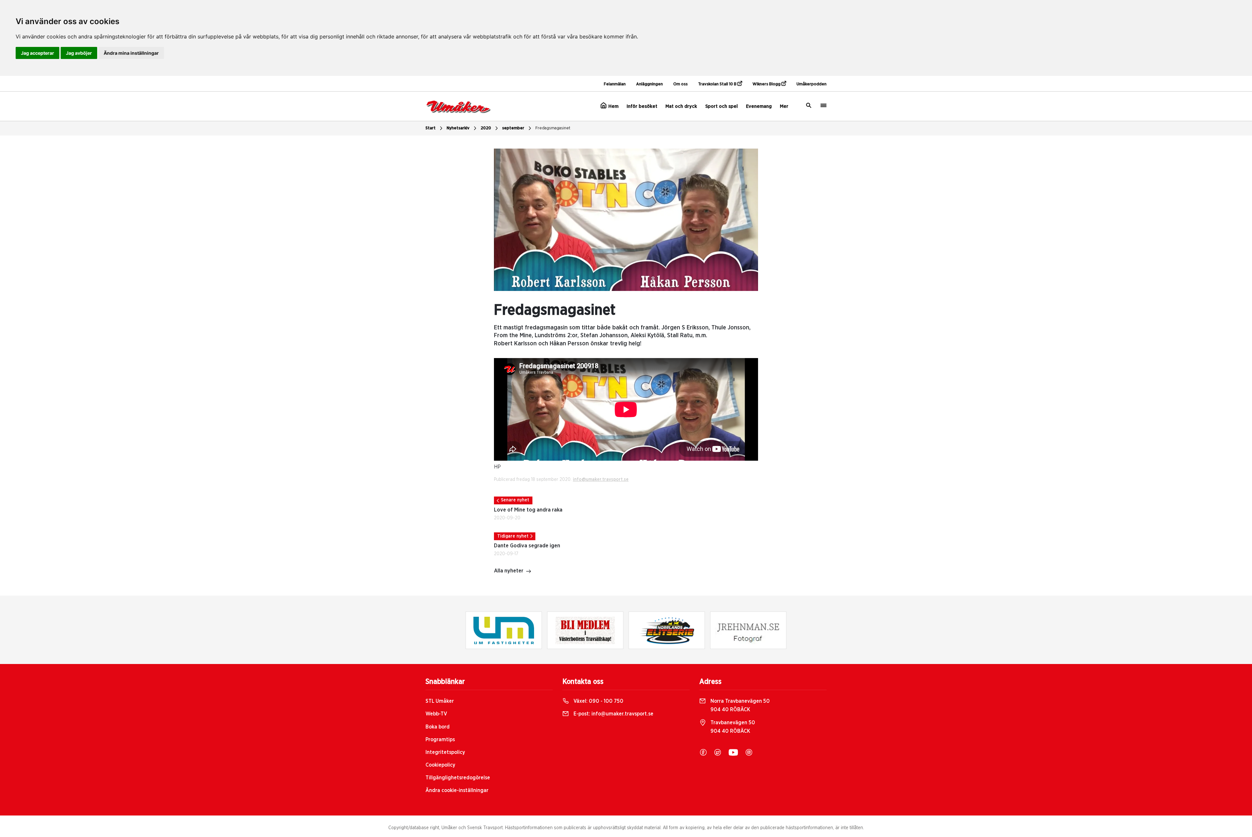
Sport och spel (721, 106)
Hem (613, 106)
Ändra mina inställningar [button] (131, 53)
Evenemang (759, 106)
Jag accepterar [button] (37, 53)
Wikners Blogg (767, 84)
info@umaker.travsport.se (601, 479)
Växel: (597, 701)
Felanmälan (615, 84)
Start (430, 128)
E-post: (612, 713)
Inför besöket (642, 106)
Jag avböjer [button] (79, 53)
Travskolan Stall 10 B (718, 84)
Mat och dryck (681, 106)
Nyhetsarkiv (458, 128)
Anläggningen (649, 84)
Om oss (680, 84)
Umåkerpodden (812, 84)
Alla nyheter (508, 570)
